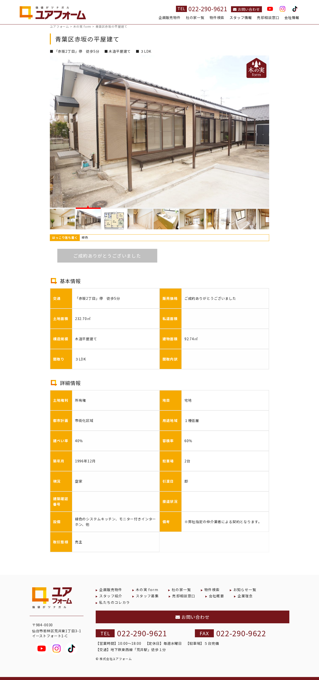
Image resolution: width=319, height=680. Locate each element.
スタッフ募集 (147, 595)
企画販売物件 (170, 17)
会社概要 (216, 595)
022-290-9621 (207, 8)
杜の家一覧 (195, 17)
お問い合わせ (248, 9)
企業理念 (245, 595)
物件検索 (217, 17)
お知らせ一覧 (244, 589)
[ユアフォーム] (53, 14)
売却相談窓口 (268, 17)
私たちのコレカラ (114, 602)
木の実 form (147, 589)
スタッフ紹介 (110, 595)
